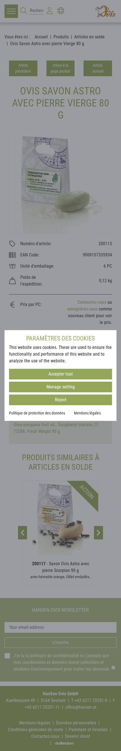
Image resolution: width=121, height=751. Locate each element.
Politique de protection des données (37, 413)
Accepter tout (60, 374)
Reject (60, 399)
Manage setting (60, 387)
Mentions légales (87, 413)
